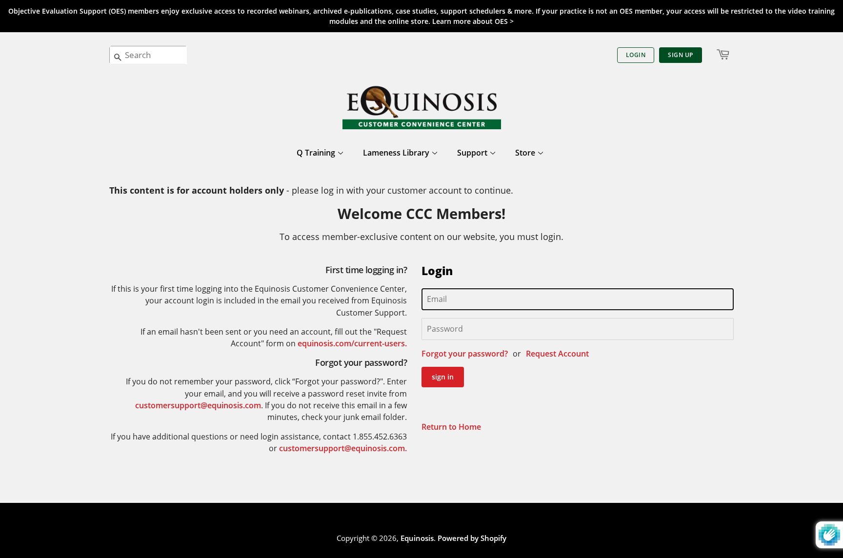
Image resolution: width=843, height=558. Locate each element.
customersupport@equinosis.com (198, 405)
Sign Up (680, 55)
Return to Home (451, 426)
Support (473, 152)
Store (526, 152)
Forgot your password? (465, 353)
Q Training (317, 152)
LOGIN (636, 55)
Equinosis (417, 538)
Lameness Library (397, 152)
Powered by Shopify (472, 538)
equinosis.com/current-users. (352, 343)
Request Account (557, 353)
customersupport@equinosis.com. (343, 448)
